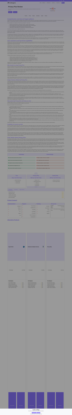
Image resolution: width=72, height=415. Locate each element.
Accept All (38, 412)
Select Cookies (34, 412)
